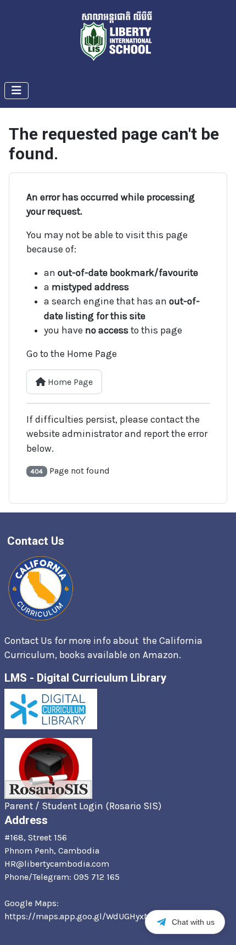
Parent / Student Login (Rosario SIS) (82, 805)
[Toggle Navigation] (16, 90)
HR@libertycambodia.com (56, 863)
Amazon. (163, 654)
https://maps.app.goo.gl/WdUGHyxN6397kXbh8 (100, 916)
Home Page (69, 382)
